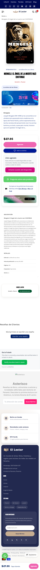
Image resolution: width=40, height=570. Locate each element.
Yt (21, 540)
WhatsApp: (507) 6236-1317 (11, 465)
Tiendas (20, 2)
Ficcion (7, 503)
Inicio (5, 480)
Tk (16, 540)
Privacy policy (15, 553)
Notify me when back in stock (14, 362)
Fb (7, 540)
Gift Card (28, 2)
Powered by (8, 367)
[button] (20, 151)
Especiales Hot (22, 507)
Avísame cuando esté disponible (20, 170)
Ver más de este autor (25, 291)
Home (4, 16)
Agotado (20, 144)
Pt (26, 540)
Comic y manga (9, 507)
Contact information (18, 556)
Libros (5, 483)
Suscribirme (20, 534)
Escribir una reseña (20, 336)
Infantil (6, 2)
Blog (34, 2)
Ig (12, 540)
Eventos (13, 2)
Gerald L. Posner (20, 82)
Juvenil (24, 503)
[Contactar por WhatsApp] (5, 556)
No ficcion (16, 503)
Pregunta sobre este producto (21, 179)
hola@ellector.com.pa (10, 468)
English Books (7, 490)
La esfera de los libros (10, 87)
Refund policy (6, 553)
